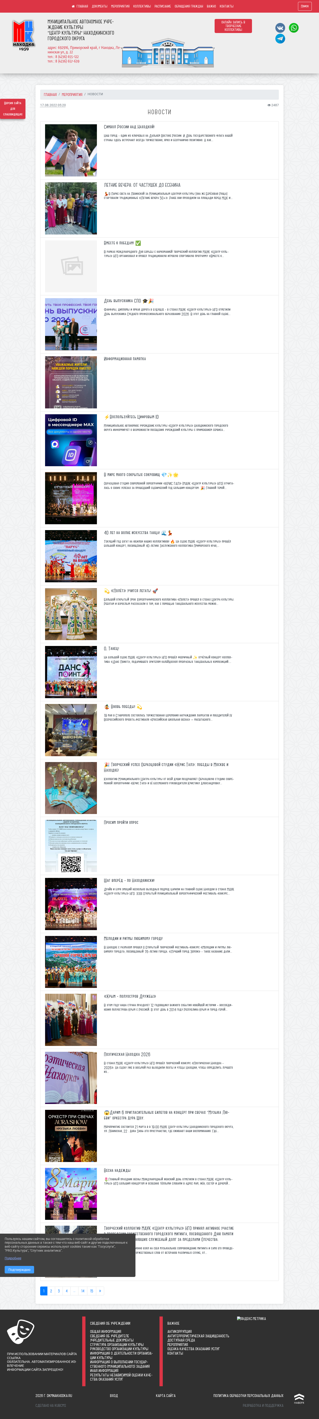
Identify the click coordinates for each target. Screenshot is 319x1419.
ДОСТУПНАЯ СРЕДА (181, 1340)
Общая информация (105, 1331)
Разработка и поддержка (263, 1405)
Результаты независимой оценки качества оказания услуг (121, 1377)
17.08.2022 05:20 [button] (53, 105)
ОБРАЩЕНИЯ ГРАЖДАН (189, 6)
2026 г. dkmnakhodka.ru (53, 1395)
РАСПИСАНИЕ (163, 6)
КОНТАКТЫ (227, 6)
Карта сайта (166, 1395)
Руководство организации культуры (119, 1348)
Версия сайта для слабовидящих (12, 109)
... (74, 1291)
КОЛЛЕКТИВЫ (142, 6)
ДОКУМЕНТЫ (99, 6)
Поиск (305, 6)
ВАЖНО (211, 6)
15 (91, 1291)
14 (82, 1291)
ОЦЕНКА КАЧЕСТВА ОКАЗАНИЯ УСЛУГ (193, 1348)
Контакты (175, 1353)
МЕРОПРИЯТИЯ (120, 6)
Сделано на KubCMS (50, 1405)
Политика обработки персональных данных (248, 1395)
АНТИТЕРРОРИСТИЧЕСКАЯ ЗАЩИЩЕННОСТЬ (198, 1336)
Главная (50, 94)
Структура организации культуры (117, 1344)
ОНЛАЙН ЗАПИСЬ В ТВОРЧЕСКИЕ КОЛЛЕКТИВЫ (233, 26)
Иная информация (104, 1370)
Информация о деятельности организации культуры (121, 1355)
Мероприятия (177, 1344)
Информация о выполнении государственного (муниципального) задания (120, 1364)
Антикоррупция (179, 1331)
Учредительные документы (112, 1340)
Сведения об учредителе (109, 1336)
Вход (114, 1395)
